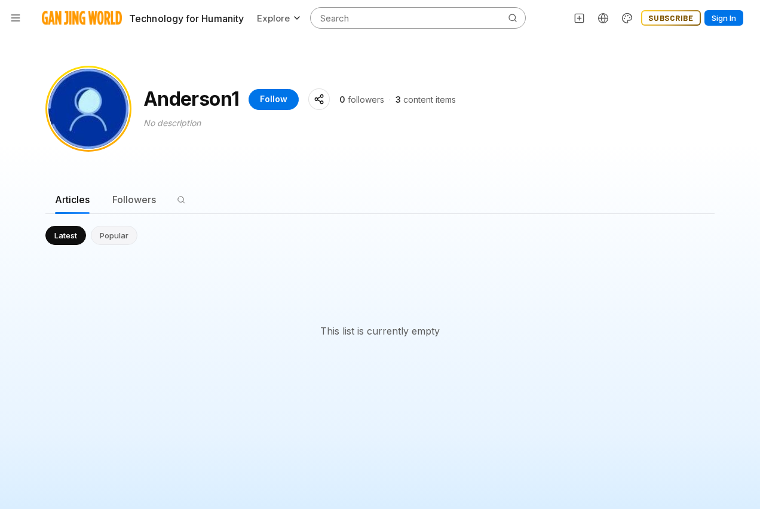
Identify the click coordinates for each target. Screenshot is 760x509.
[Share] (319, 99)
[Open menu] (15, 18)
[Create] (579, 18)
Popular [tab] (114, 235)
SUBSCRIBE (671, 18)
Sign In (724, 18)
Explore (273, 18)
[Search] (181, 199)
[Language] (603, 18)
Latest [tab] (65, 235)
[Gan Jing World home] (82, 18)
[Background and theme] (627, 18)
